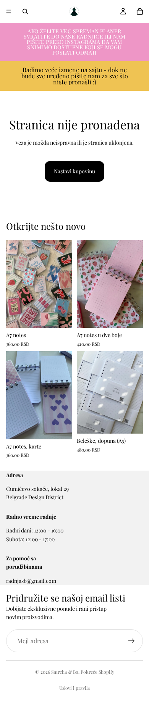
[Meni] (9, 11)
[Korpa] (139, 11)
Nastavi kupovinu (74, 171)
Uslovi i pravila (74, 688)
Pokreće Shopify (97, 672)
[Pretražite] (25, 11)
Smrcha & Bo (64, 672)
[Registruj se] (131, 641)
